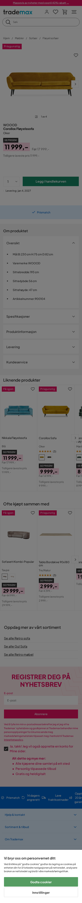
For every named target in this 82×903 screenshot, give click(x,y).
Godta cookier (41, 882)
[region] (41, 876)
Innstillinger (41, 892)
